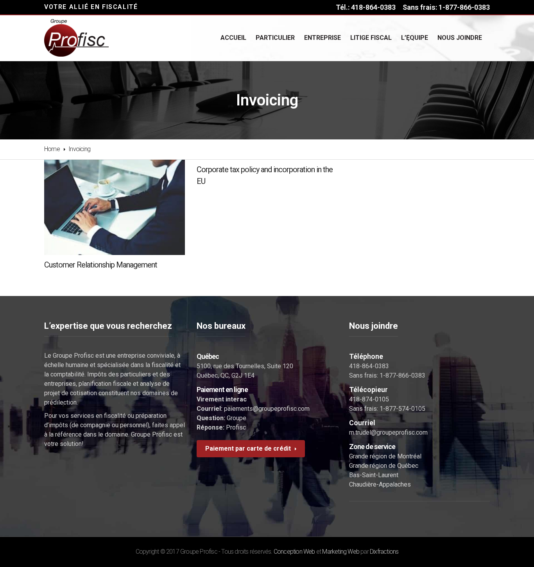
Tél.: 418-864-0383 (366, 7)
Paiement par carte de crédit (248, 448)
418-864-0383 (369, 366)
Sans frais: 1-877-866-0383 (446, 7)
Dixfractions (384, 551)
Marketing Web (340, 551)
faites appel (168, 425)
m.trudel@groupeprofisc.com (388, 432)
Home (52, 149)
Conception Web (294, 551)
